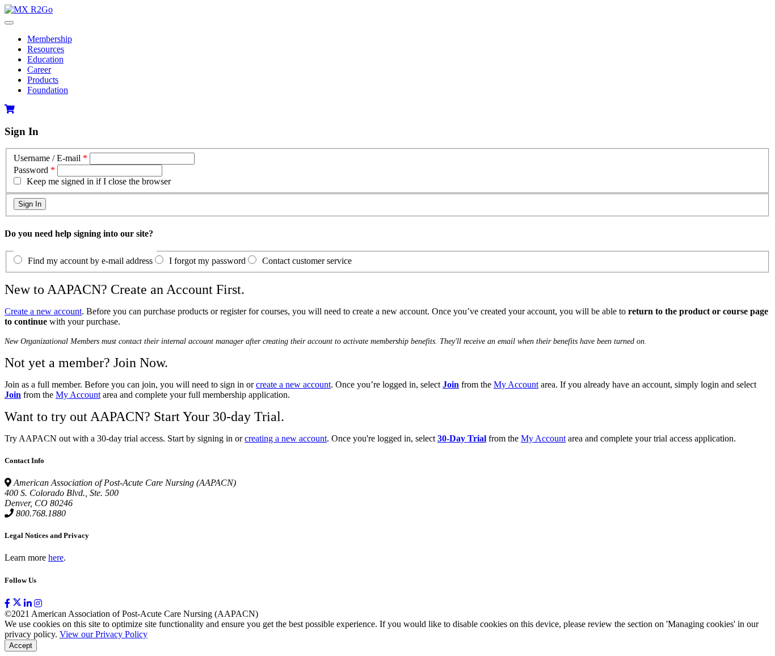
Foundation (47, 90)
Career (39, 69)
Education (45, 59)
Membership (49, 39)
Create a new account (43, 311)
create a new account (293, 384)
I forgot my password (207, 261)
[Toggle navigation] (9, 22)
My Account (516, 384)
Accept (20, 645)
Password (31, 170)
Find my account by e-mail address (90, 261)
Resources (45, 49)
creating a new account (286, 438)
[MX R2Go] (29, 9)
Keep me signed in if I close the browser (99, 181)
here (56, 557)
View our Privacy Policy (104, 634)
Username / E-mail (47, 158)
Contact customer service (307, 261)
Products (42, 80)
